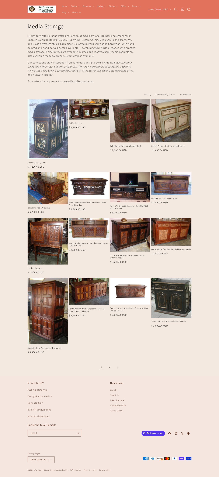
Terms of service (90, 470)
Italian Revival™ (118, 405)
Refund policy (75, 470)
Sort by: (148, 94)
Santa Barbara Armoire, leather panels (44, 348)
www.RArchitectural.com (78, 81)
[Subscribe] (77, 433)
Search (113, 390)
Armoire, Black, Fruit (37, 162)
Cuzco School (116, 410)
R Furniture (38, 470)
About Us (114, 395)
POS (44, 470)
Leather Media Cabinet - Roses (164, 198)
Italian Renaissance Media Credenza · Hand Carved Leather (88, 203)
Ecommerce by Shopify (58, 470)
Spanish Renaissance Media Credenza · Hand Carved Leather (129, 309)
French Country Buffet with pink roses (167, 146)
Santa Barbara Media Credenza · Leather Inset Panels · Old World (86, 310)
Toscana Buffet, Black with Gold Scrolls (168, 321)
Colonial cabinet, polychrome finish (125, 146)
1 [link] (101, 367)
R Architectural (117, 400)
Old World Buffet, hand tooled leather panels (171, 249)
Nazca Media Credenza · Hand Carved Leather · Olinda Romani (88, 244)
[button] (75, 6)
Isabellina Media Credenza (39, 208)
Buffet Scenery (75, 123)
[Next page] (117, 367)
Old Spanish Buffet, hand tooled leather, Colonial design (128, 256)
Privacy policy (104, 470)
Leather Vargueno (35, 268)
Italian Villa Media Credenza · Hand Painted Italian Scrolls (129, 207)
